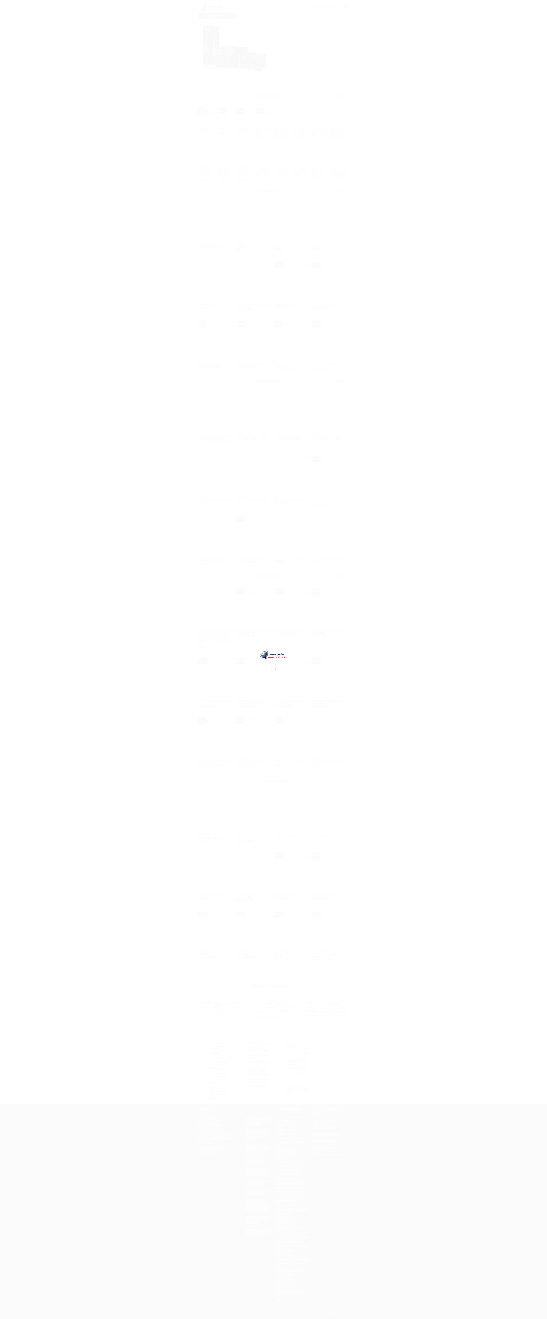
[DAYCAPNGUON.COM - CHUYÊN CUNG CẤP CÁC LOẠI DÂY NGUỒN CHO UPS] (273, 654)
